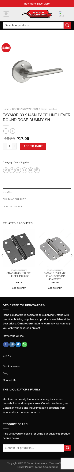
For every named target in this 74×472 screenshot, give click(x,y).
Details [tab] (8, 192)
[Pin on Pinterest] (30, 170)
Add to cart (33, 146)
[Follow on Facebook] (6, 345)
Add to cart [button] (19, 288)
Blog (5, 373)
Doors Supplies (49, 109)
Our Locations (11, 366)
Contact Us (9, 380)
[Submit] (67, 25)
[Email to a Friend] (24, 170)
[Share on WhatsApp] (6, 170)
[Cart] (6, 14)
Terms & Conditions (46, 467)
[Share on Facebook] (12, 170)
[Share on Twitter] (18, 170)
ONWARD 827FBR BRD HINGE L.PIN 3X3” (18, 275)
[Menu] (69, 14)
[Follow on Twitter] (18, 345)
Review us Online (13, 335)
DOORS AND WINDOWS (25, 109)
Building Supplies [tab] (14, 199)
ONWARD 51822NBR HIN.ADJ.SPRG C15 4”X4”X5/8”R (55, 276)
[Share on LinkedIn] (37, 170)
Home (6, 109)
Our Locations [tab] (12, 206)
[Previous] (3, 263)
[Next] (71, 263)
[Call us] (24, 345)
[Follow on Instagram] (12, 345)
